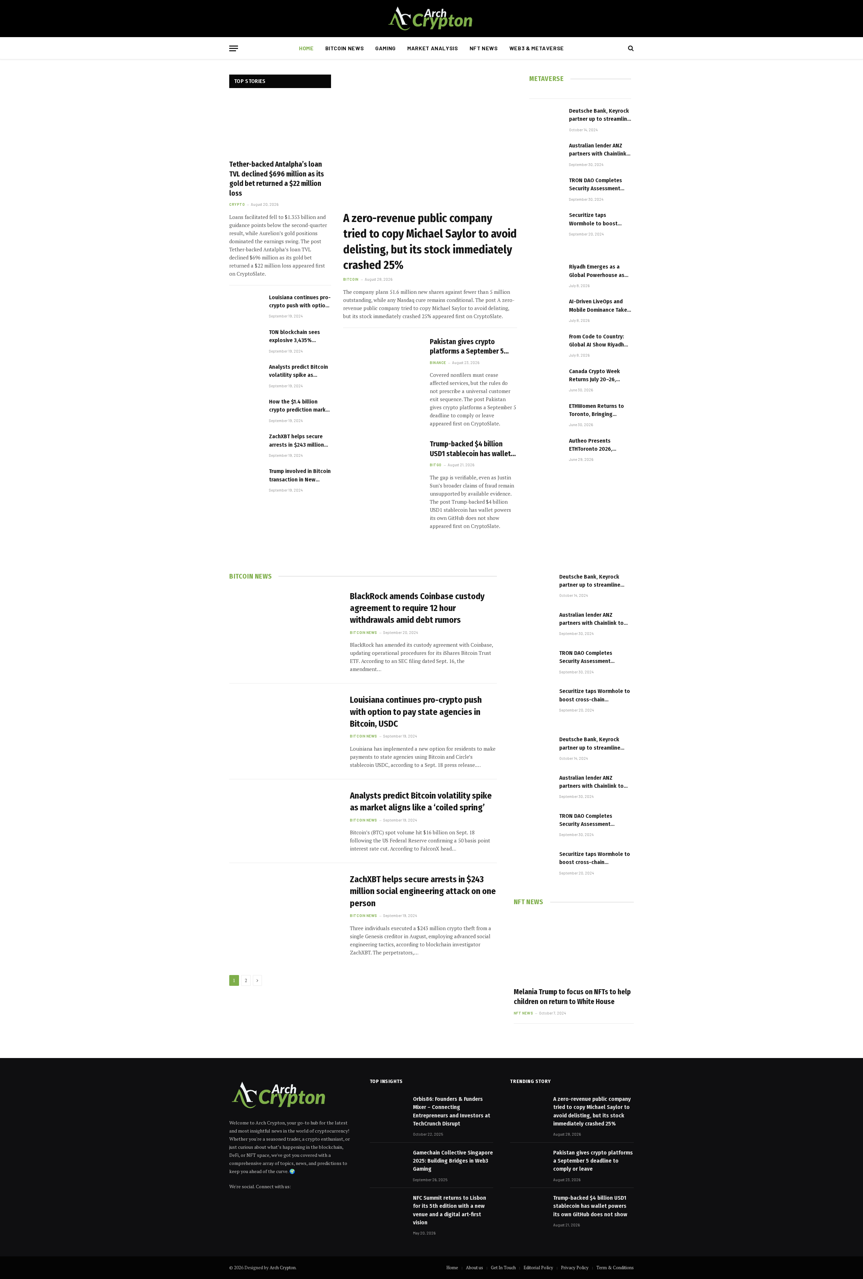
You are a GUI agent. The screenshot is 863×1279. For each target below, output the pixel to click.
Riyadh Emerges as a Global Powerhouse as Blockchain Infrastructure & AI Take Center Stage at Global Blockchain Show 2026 (598, 271)
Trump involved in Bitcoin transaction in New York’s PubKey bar (300, 476)
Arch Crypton (283, 1267)
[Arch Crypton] (431, 18)
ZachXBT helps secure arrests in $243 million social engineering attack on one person (296, 441)
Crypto (237, 204)
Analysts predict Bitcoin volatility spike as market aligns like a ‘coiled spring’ (298, 371)
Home (306, 48)
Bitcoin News (344, 48)
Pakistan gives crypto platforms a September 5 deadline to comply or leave (471, 346)
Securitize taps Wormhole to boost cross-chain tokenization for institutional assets (593, 220)
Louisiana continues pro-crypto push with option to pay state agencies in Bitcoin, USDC (300, 302)
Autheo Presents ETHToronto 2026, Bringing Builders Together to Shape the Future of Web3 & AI (597, 445)
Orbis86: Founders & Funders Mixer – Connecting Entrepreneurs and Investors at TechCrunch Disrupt (451, 1111)
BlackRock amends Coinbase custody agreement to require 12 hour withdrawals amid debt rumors (417, 608)
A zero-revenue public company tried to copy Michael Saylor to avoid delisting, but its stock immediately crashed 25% (430, 241)
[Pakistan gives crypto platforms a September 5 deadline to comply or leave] (382, 361)
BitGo (436, 465)
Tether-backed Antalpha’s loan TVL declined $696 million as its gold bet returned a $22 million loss (276, 179)
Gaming (385, 48)
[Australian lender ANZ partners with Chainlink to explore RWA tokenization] (546, 153)
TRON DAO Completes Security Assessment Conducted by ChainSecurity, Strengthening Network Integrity (598, 185)
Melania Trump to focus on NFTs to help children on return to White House (572, 997)
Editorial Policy (538, 1267)
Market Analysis (432, 48)
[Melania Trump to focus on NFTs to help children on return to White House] (574, 948)
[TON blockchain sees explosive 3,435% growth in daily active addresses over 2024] (246, 340)
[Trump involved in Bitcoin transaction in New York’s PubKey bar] (246, 479)
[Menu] (233, 48)
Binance (438, 362)
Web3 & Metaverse (536, 48)
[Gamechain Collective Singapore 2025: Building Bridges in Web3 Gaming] (388, 1161)
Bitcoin (351, 279)
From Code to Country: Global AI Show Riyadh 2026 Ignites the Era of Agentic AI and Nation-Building (597, 341)
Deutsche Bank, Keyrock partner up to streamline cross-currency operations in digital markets (599, 115)
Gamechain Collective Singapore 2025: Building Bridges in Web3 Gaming (453, 1161)
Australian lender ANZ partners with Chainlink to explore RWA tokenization (597, 150)
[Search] (630, 48)
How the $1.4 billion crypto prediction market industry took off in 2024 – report (300, 406)
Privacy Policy (575, 1267)
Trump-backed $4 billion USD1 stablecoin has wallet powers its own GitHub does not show (471, 449)
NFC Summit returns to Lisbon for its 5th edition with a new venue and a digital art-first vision (449, 1210)
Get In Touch (503, 1267)
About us (474, 1267)
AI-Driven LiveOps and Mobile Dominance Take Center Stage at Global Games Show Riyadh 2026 (598, 306)
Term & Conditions (615, 1267)
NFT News (484, 48)
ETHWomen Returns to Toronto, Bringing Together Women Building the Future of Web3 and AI (596, 410)
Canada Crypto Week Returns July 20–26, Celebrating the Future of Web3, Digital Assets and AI (600, 376)
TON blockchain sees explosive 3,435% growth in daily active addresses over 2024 (296, 337)
